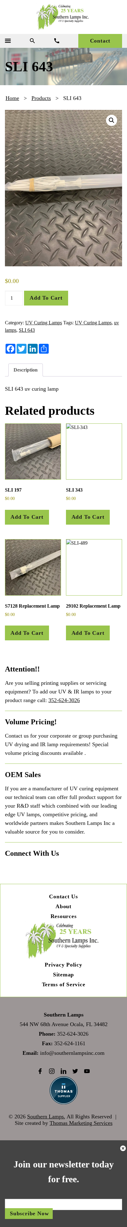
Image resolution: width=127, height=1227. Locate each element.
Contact (100, 41)
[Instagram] (51, 1071)
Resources (63, 916)
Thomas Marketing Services (81, 1123)
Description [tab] (26, 369)
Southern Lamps (45, 1116)
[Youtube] (87, 1071)
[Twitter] (75, 1071)
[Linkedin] (63, 1071)
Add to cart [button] (26, 517)
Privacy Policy (63, 965)
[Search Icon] (32, 40)
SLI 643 (27, 330)
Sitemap (63, 974)
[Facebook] (40, 1071)
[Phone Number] (56, 40)
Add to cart (46, 298)
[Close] (123, 1149)
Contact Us (63, 896)
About (63, 906)
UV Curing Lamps (43, 322)
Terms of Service (63, 984)
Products (41, 98)
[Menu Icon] (8, 40)
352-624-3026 (64, 700)
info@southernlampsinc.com (72, 1053)
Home (12, 98)
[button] (111, 120)
